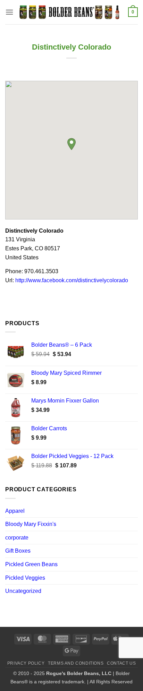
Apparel (15, 511)
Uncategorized (23, 591)
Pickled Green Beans (31, 564)
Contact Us (121, 663)
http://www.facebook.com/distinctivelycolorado (71, 280)
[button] (9, 11)
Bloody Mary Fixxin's (30, 524)
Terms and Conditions (75, 663)
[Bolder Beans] (71, 12)
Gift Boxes (18, 551)
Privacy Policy (26, 663)
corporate (16, 538)
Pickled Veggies (25, 578)
